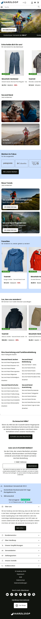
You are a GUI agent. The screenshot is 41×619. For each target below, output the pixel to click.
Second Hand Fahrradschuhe (10, 397)
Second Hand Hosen (28, 371)
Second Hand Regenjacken (10, 362)
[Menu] (1, 7)
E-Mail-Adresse (21, 462)
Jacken (6, 117)
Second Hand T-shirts (29, 364)
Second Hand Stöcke (29, 399)
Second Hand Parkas (8, 368)
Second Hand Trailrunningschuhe (10, 394)
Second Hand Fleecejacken (10, 371)
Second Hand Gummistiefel (10, 400)
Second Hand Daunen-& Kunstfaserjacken (10, 365)
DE (23, 2)
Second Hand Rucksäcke (30, 390)
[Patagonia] (7, 164)
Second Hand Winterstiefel (10, 403)
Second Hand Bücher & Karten (31, 402)
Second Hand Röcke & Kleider (31, 374)
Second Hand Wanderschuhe (10, 388)
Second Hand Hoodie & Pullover (31, 376)
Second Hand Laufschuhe (9, 391)
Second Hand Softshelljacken (10, 377)
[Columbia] (21, 164)
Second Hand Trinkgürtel (30, 393)
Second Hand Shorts (28, 368)
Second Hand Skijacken (9, 374)
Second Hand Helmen (29, 396)
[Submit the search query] (39, 7)
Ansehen (4, 380)
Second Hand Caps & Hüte (31, 405)
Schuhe (6, 140)
